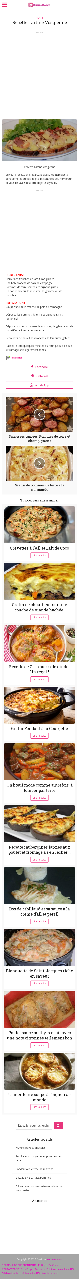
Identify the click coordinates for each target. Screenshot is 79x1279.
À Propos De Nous (34, 1269)
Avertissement (50, 1273)
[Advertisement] (39, 74)
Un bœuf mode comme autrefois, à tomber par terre (39, 787)
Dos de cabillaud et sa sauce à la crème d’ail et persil (39, 911)
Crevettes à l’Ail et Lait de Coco (39, 548)
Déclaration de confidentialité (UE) (21, 1273)
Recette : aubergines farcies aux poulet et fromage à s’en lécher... (39, 849)
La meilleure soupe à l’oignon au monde (39, 1097)
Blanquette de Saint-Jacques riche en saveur (39, 973)
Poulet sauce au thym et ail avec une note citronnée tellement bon (39, 1035)
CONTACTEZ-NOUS (12, 1269)
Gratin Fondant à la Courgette (39, 728)
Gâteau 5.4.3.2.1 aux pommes (33, 1177)
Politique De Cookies (49, 1265)
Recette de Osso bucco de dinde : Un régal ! (39, 669)
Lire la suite (39, 555)
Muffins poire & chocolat (30, 1147)
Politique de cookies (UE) (60, 1269)
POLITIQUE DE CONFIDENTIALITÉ (19, 1265)
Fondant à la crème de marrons (34, 1169)
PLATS (40, 17)
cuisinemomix (54, 1259)
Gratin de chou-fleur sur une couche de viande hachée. (39, 607)
